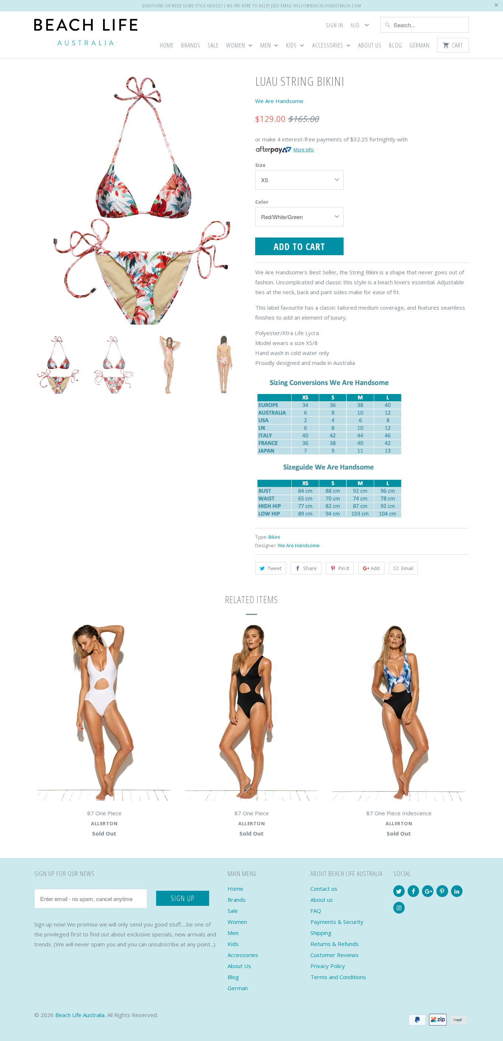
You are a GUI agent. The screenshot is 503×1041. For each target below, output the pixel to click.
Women (236, 45)
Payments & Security (336, 921)
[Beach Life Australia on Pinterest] (442, 891)
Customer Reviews (334, 955)
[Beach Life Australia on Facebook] (413, 891)
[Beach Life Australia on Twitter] (399, 891)
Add (375, 568)
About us (321, 899)
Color (261, 201)
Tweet (274, 568)
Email (407, 568)
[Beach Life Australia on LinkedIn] (456, 891)
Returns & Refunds (334, 943)
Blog (395, 45)
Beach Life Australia (80, 1015)
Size (260, 165)
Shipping (320, 932)
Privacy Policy (327, 966)
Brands (190, 45)
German (419, 45)
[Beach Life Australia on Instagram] (399, 908)
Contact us (323, 888)
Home (167, 45)
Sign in (334, 25)
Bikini (274, 537)
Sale (213, 45)
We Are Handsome (279, 101)
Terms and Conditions (338, 977)
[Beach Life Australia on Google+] (427, 891)
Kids (292, 45)
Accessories (328, 45)
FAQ (315, 910)
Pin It (343, 568)
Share (310, 568)
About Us (369, 45)
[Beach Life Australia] (85, 33)
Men (266, 45)
